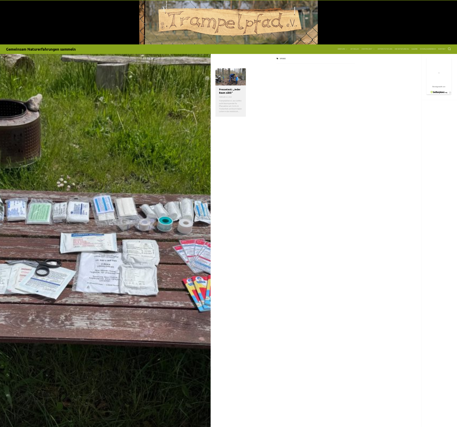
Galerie (414, 49)
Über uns (341, 49)
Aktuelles (354, 49)
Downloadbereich (428, 49)
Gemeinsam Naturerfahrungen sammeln (41, 49)
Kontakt (442, 49)
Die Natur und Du (402, 49)
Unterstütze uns (385, 49)
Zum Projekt (366, 49)
